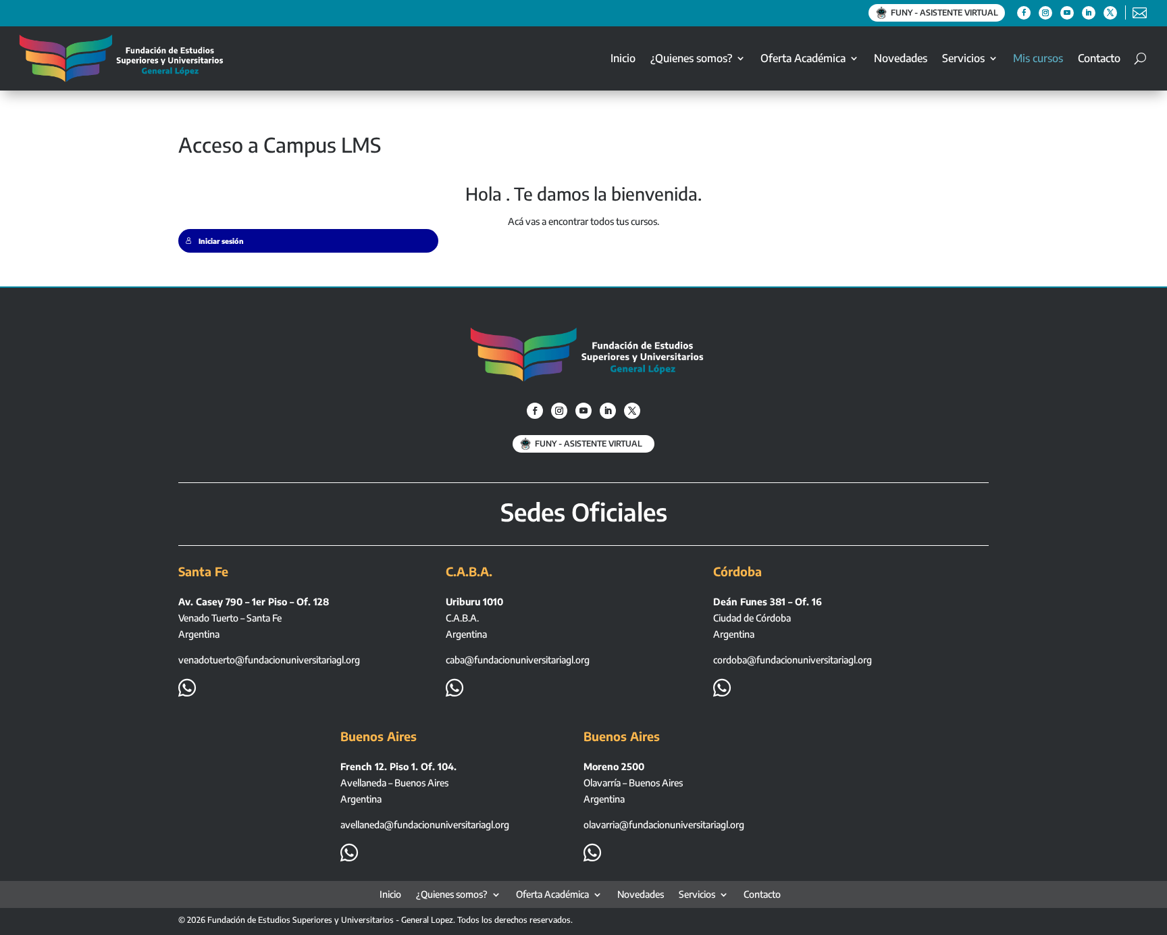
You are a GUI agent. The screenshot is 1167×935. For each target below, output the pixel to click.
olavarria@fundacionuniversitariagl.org (664, 824)
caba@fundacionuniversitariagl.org (518, 659)
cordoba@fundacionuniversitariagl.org (792, 659)
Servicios (963, 58)
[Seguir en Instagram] (1045, 13)
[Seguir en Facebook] (1024, 13)
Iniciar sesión (221, 240)
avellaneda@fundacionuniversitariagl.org (424, 824)
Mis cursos (1038, 58)
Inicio (623, 58)
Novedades (900, 58)
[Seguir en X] (1110, 13)
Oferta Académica (803, 58)
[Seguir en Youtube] (1067, 13)
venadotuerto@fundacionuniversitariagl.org (269, 659)
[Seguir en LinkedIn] (1088, 13)
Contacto (1099, 58)
